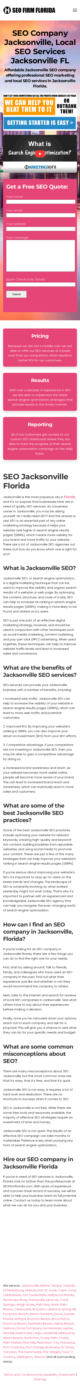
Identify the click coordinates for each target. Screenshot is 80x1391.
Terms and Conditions (20, 1374)
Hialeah (30, 1290)
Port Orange (35, 1347)
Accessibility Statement (57, 1374)
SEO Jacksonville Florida (35, 481)
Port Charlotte (13, 1347)
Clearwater (22, 1309)
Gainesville (37, 1300)
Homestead (52, 1328)
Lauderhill (50, 1333)
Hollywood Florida (61, 1295)
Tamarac (10, 1352)
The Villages (52, 1352)
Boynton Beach (38, 1319)
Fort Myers (33, 1328)
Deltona (9, 1328)
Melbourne (66, 1333)
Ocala (44, 1338)
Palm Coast (59, 1338)
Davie (58, 1314)
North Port (31, 1338)
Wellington (24, 1357)
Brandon (39, 1309)
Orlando (69, 1285)
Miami (44, 1285)
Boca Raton (60, 1319)
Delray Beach (64, 1323)
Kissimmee (23, 1333)
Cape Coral (67, 1290)
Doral (21, 1328)
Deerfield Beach (40, 1323)
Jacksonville (30, 1285)
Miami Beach (12, 1338)
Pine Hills (29, 1342)
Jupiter (68, 1328)
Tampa (56, 1285)
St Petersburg (13, 1290)
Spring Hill (69, 1309)
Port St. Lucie (47, 1290)
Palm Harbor (12, 1342)
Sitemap (40, 1379)
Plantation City (48, 1342)
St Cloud (67, 1347)
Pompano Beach (15, 1314)
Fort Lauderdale (34, 1295)
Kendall (8, 1333)
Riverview (52, 1347)
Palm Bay (43, 1304)
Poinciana (67, 1342)
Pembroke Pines (15, 1300)
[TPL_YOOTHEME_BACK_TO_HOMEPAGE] (29, 10)
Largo (37, 1333)
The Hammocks (29, 1352)
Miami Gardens (41, 1314)
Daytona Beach (15, 1323)
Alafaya (20, 1319)
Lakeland (53, 1309)
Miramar (52, 1300)
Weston (40, 1357)
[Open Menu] (75, 10)
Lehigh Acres (25, 1304)
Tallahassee (12, 1295)
